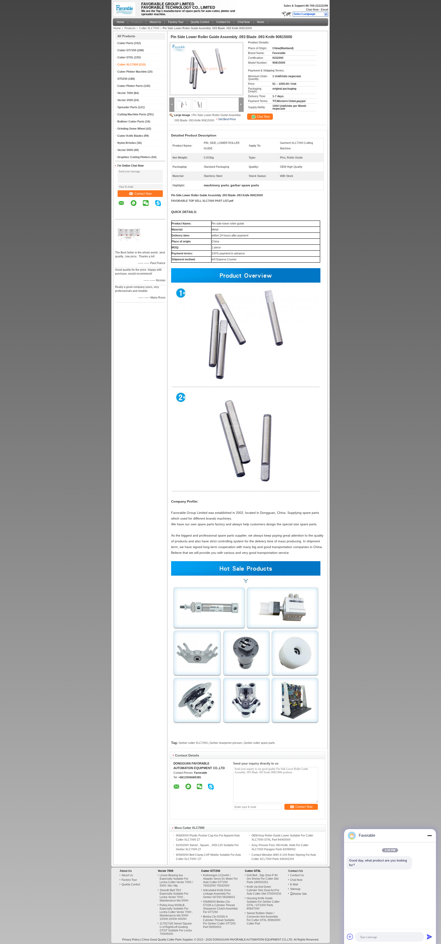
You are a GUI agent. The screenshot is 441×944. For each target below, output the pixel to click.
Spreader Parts (127, 107)
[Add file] (350, 937)
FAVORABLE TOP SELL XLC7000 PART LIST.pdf (202, 200)
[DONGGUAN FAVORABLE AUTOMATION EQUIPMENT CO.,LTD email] (124, 206)
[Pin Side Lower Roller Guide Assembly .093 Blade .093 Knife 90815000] (206, 68)
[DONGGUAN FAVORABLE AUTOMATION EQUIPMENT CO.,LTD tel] (121, 215)
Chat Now (312, 9)
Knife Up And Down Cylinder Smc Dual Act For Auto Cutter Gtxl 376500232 (264, 890)
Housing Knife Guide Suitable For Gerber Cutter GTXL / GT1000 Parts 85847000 (263, 903)
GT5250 (122, 78)
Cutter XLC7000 (149, 28)
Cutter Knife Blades (130, 135)
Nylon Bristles (126, 143)
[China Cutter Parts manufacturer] (125, 8)
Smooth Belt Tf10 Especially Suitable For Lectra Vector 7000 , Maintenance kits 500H (174, 895)
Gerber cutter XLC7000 (193, 743)
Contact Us (223, 22)
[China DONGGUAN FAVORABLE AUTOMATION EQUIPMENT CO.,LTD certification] (128, 246)
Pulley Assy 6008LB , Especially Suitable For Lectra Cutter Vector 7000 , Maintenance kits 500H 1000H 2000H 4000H (176, 912)
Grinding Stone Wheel (131, 128)
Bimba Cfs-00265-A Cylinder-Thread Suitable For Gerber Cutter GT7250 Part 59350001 (219, 922)
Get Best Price (227, 119)
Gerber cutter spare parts (259, 743)
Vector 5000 (125, 150)
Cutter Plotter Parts (130, 86)
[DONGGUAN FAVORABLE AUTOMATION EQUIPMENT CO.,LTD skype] (161, 206)
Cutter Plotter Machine (132, 71)
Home (120, 22)
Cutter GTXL (125, 57)
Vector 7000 (125, 93)
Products (136, 22)
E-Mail (294, 884)
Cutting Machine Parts (131, 114)
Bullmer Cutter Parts (130, 121)
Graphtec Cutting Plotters (134, 157)
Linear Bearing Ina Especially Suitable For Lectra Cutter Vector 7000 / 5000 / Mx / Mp (176, 880)
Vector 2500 (125, 100)
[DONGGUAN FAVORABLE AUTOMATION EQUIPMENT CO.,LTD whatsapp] (136, 206)
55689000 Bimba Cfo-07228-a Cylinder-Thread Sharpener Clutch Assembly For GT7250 (220, 907)
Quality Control (200, 22)
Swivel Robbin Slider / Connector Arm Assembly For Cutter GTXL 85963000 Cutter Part (263, 918)
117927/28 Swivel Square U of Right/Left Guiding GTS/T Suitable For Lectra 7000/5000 (176, 928)
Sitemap (295, 889)
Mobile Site (300, 894)
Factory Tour (176, 22)
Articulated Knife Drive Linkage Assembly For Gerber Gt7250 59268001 (219, 894)
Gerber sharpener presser (225, 743)
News (260, 22)
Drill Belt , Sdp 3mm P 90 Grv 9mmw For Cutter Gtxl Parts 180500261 (263, 879)
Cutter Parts (125, 43)
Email (324, 9)
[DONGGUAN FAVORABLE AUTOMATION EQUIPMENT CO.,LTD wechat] (148, 206)
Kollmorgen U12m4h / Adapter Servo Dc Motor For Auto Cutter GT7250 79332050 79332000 (220, 880)
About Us (155, 22)
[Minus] (429, 835)
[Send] (429, 937)
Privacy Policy (131, 939)
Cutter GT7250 (126, 50)
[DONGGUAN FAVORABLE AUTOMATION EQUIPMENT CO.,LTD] (326, 14)
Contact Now (143, 193)
